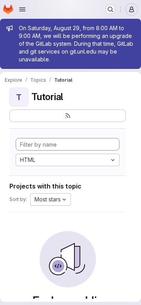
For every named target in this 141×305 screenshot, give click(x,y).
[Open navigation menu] (22, 9)
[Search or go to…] (110, 9)
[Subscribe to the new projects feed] (67, 115)
